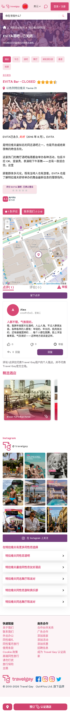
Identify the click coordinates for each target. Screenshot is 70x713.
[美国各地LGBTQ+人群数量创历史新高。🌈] (13, 520)
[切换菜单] (3, 6)
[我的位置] (7, 707)
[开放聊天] (46, 6)
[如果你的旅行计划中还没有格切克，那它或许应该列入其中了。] (13, 465)
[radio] (39, 82)
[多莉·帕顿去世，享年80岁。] (57, 465)
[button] (38, 254)
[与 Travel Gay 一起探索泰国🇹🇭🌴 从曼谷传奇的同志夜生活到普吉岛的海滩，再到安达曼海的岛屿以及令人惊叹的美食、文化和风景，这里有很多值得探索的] (13, 493)
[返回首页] (13, 6)
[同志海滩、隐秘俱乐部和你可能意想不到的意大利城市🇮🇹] (35, 465)
